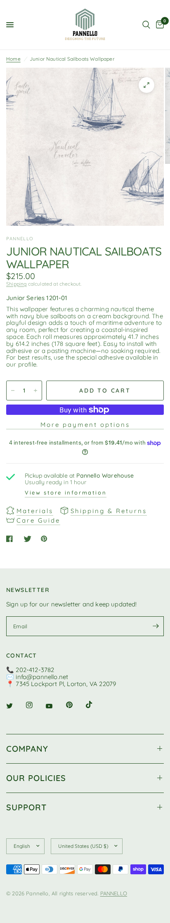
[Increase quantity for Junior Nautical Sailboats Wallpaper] (35, 390)
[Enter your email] (155, 626)
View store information (65, 492)
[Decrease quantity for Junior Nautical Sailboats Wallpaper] (13, 390)
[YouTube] (55, 706)
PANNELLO (113, 893)
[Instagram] (35, 705)
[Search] (146, 25)
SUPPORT (26, 807)
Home (13, 59)
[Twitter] (15, 706)
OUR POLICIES (36, 778)
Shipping (16, 284)
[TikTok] (95, 705)
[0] (158, 25)
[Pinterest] (75, 705)
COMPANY (27, 748)
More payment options (85, 424)
